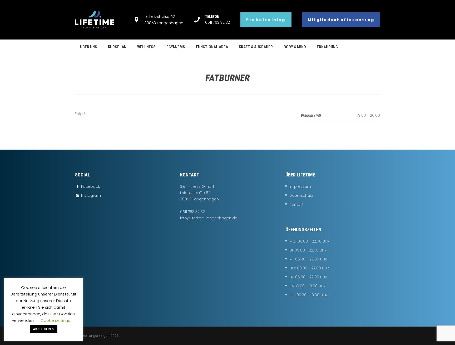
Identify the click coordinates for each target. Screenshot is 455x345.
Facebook (90, 186)
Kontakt (296, 204)
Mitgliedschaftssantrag (341, 19)
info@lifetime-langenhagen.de (208, 218)
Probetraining (266, 19)
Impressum (300, 186)
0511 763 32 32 (217, 22)
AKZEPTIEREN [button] (43, 329)
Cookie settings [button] (55, 320)
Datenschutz (301, 195)
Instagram (91, 195)
